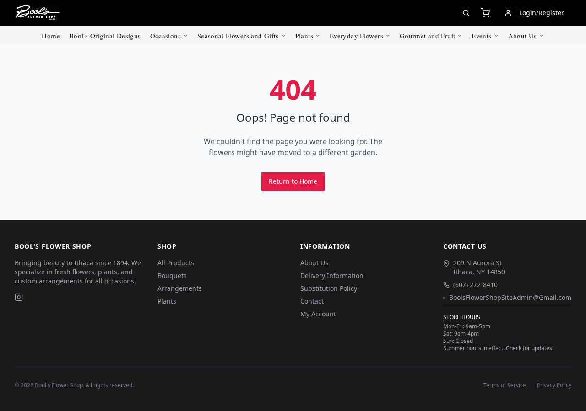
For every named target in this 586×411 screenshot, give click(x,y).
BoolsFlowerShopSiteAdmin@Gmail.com (510, 297)
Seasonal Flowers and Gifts (238, 35)
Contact (312, 301)
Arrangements (179, 288)
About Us (522, 35)
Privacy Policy (554, 385)
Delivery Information (332, 275)
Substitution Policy (328, 288)
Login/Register (541, 12)
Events (481, 35)
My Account (318, 314)
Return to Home (293, 181)
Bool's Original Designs (105, 35)
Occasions (165, 35)
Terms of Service (504, 385)
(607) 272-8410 (475, 284)
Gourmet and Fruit (427, 35)
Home (51, 35)
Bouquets (172, 275)
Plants (304, 35)
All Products (175, 262)
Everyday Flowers (356, 35)
